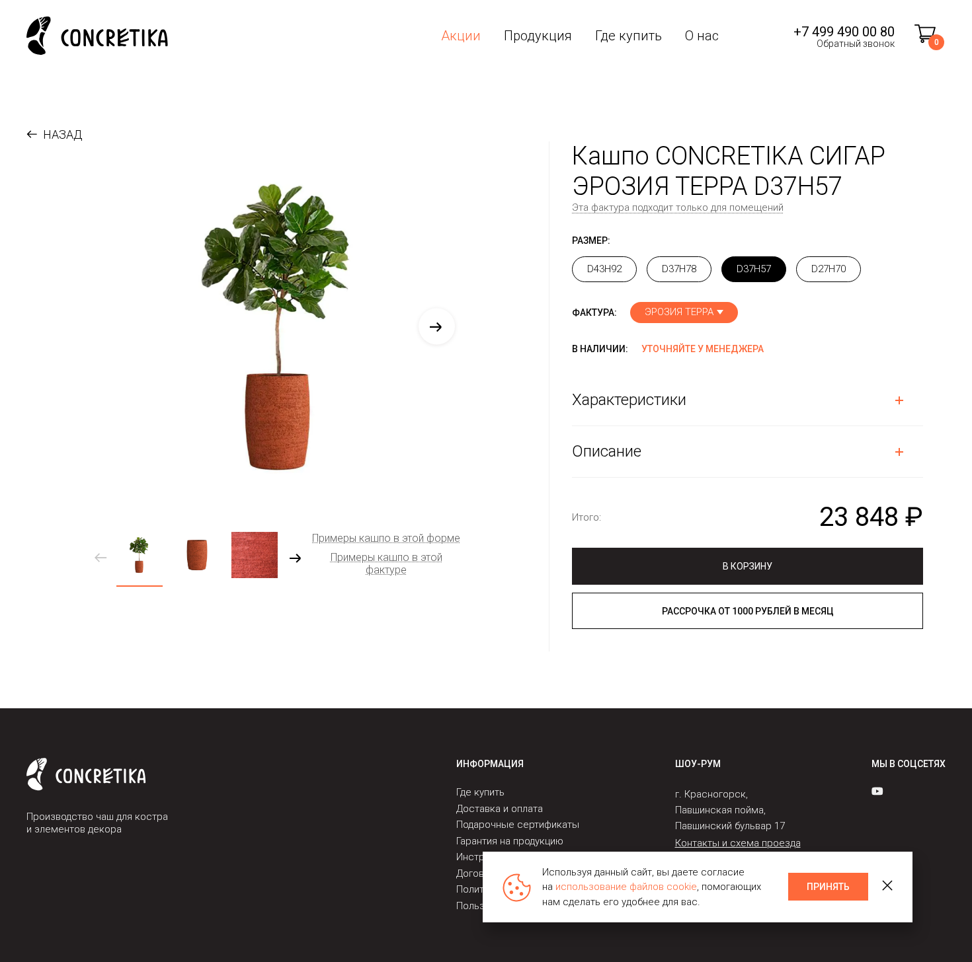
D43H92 (604, 269)
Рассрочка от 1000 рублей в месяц (748, 611)
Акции (461, 36)
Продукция (538, 36)
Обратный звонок (856, 43)
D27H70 (828, 269)
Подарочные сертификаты (517, 825)
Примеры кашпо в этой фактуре (386, 563)
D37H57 (754, 269)
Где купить (628, 36)
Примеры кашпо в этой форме (386, 538)
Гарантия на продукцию (509, 841)
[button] (437, 327)
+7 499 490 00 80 (844, 32)
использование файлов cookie (626, 887)
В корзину (747, 566)
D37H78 (679, 269)
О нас (702, 36)
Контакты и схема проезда (738, 843)
